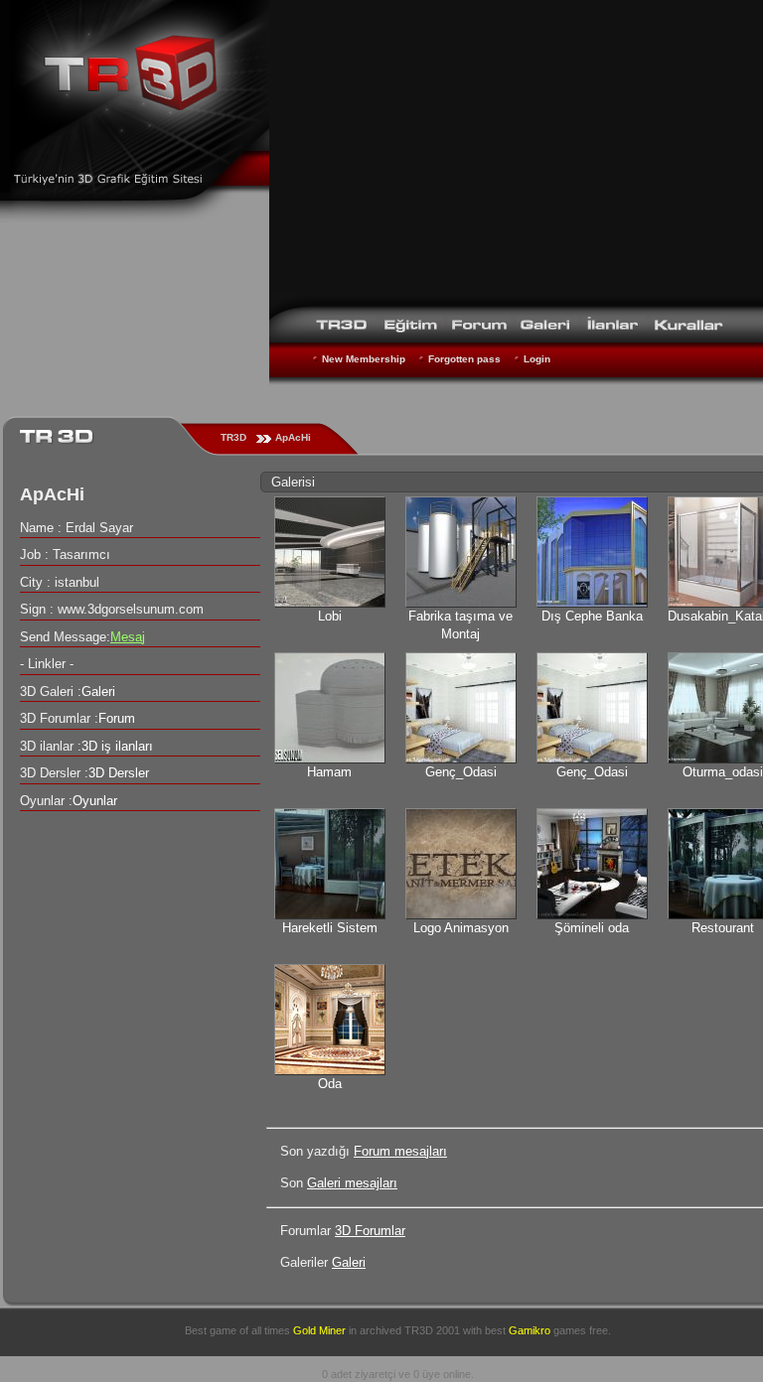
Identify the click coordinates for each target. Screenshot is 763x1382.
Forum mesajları (400, 1151)
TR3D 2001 (432, 1330)
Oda (330, 1083)
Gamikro (529, 1330)
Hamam (329, 771)
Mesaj (127, 636)
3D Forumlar (370, 1230)
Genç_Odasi (461, 771)
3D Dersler (118, 772)
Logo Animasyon (461, 927)
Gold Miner (319, 1330)
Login (537, 358)
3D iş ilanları (117, 746)
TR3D (233, 437)
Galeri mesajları (352, 1182)
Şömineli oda (591, 927)
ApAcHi (293, 437)
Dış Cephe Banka (592, 616)
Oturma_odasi (723, 771)
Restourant (722, 927)
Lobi (330, 616)
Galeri (349, 1262)
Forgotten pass (464, 358)
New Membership (363, 358)
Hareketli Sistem (330, 927)
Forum (116, 718)
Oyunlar (95, 800)
